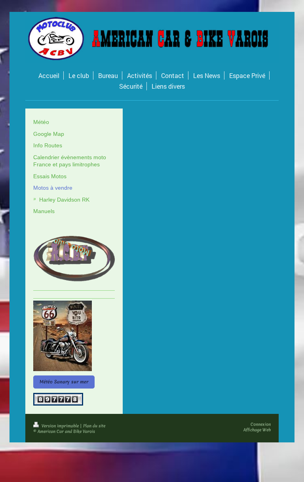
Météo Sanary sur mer (64, 382)
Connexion (261, 424)
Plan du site (94, 426)
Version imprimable (60, 426)
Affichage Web (257, 429)
